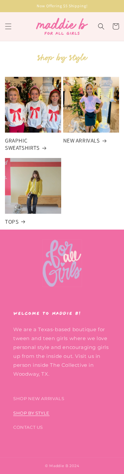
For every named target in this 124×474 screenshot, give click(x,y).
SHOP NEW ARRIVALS (38, 398)
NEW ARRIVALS (81, 140)
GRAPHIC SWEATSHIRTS (22, 144)
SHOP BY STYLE (31, 413)
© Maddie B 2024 (62, 465)
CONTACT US (28, 427)
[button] (8, 26)
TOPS (12, 221)
